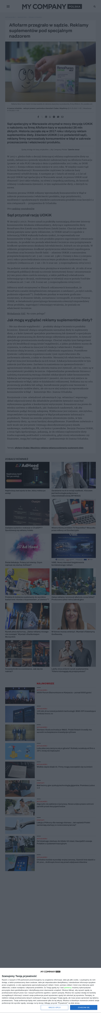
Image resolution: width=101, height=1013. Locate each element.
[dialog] (50, 990)
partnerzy (68, 987)
